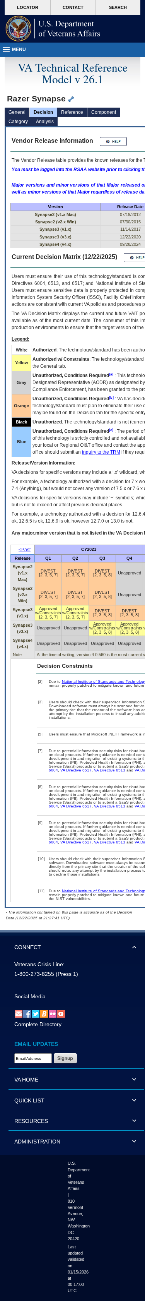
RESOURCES (31, 1121)
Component (103, 112)
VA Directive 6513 (109, 770)
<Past (25, 549)
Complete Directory (37, 1024)
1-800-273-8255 (34, 974)
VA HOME (26, 1079)
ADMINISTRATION (37, 1141)
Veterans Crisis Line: (39, 964)
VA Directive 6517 (75, 770)
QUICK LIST (29, 1100)
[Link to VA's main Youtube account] (61, 1013)
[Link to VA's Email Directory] (18, 1013)
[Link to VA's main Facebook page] (27, 1013)
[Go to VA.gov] (53, 29)
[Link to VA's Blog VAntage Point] (44, 1013)
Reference (72, 112)
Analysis (45, 121)
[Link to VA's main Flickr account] (52, 1013)
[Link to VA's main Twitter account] (35, 1013)
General (17, 112)
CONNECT (27, 947)
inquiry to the (101, 452)
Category (18, 121)
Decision (43, 112)
